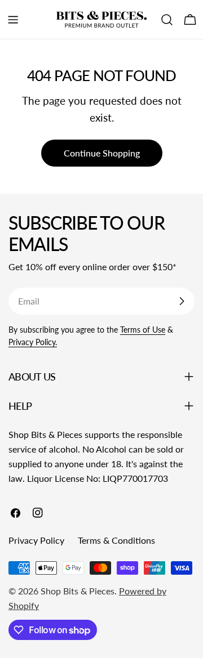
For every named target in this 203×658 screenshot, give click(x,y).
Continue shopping (102, 152)
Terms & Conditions (116, 540)
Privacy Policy (36, 540)
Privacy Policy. (32, 342)
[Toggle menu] (13, 19)
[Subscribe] (181, 301)
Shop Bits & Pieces (77, 590)
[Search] (167, 19)
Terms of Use (142, 329)
